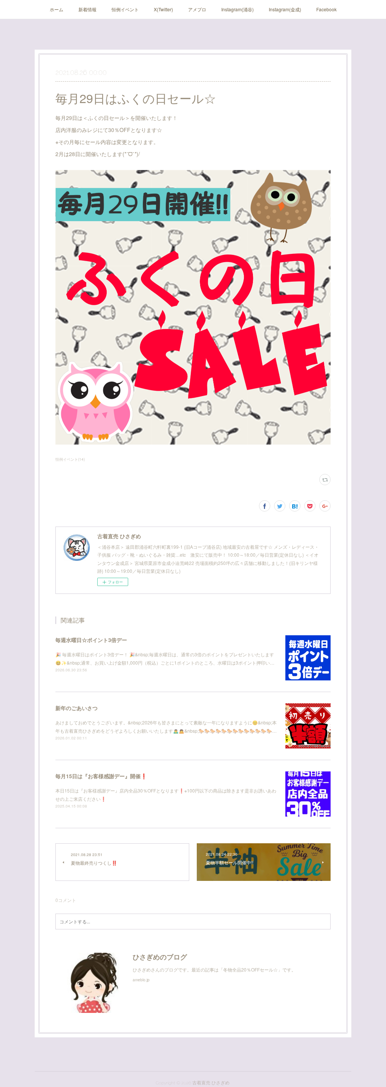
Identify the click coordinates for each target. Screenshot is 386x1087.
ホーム (56, 9)
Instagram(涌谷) (237, 9)
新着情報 (87, 9)
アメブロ (197, 9)
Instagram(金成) (285, 9)
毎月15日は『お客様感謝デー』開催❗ (101, 776)
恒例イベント (125, 9)
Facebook (326, 9)
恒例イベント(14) (70, 459)
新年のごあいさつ (76, 708)
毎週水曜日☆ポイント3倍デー (91, 640)
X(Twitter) (163, 9)
